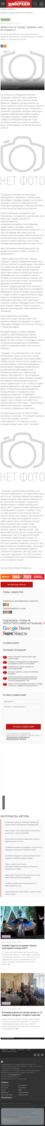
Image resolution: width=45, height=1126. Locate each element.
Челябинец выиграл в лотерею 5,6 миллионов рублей (21, 668)
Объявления (6, 1097)
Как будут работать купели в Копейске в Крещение (23, 673)
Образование (23, 1092)
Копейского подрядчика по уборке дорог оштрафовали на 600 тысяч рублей (23, 663)
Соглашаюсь (22, 1121)
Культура (4, 1088)
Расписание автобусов (9, 1051)
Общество (5, 1085)
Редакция (5, 1049)
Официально (23, 1095)
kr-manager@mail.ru (14, 1075)
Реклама (13, 1049)
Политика (22, 1088)
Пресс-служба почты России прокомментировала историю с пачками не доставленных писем (21, 866)
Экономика (22, 1085)
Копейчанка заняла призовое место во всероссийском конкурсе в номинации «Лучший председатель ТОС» (22, 679)
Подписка (21, 1049)
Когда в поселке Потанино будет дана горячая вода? (22, 657)
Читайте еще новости (17, 585)
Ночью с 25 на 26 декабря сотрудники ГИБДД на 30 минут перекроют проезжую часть (25, 685)
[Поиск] (35, 4)
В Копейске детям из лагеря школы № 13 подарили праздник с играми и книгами (22, 1013)
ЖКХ (20, 1090)
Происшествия (6, 1095)
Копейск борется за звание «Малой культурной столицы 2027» (19, 946)
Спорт (3, 1090)
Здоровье (4, 1092)
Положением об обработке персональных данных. (17, 738)
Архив (28, 1049)
